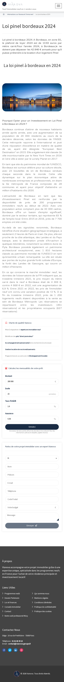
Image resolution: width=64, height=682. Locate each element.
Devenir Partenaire (12, 598)
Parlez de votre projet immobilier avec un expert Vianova (30, 446)
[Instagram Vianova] (21, 650)
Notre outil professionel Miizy (16, 616)
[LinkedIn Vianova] (15, 650)
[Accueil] (3, 14)
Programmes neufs (12, 593)
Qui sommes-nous (41, 593)
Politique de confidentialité (45, 607)
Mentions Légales (41, 598)
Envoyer (30, 525)
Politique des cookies (42, 611)
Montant (8, 376)
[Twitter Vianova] (10, 650)
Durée (7, 388)
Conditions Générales (42, 602)
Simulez (32, 426)
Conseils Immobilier (13, 607)
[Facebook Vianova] (4, 650)
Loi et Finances (11, 602)
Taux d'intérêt (10, 401)
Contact (8, 611)
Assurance (9, 413)
